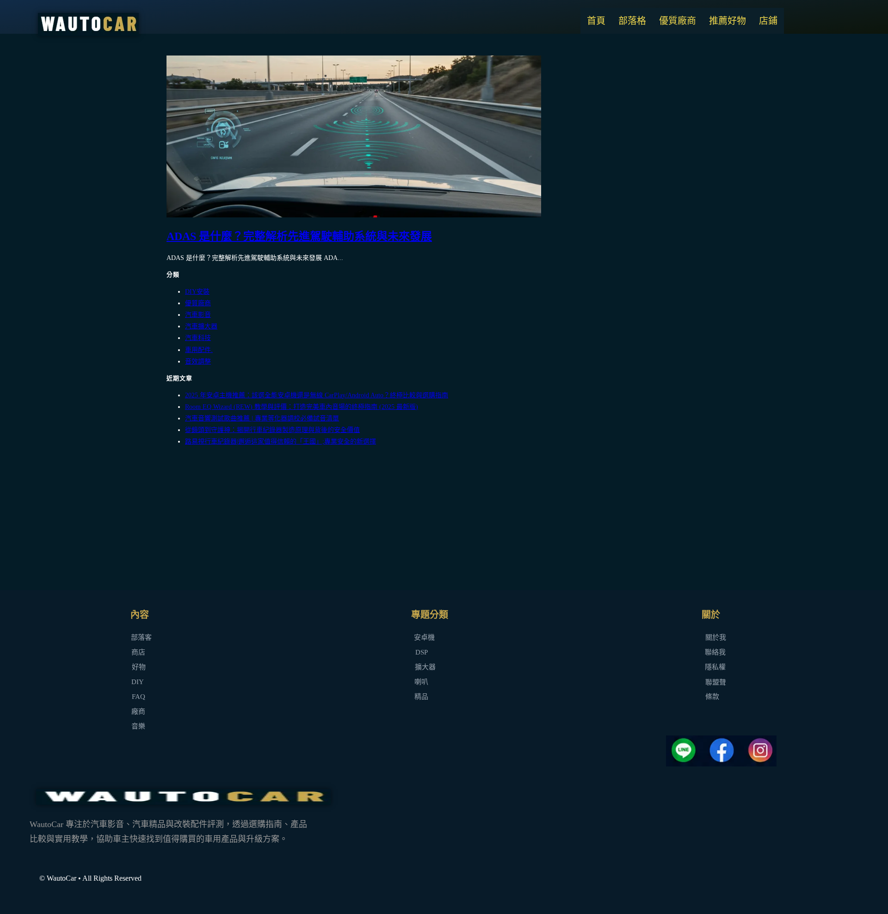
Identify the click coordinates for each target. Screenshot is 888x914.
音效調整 (198, 361)
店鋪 (768, 20)
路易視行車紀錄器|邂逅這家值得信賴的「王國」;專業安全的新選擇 (280, 441)
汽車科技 (198, 337)
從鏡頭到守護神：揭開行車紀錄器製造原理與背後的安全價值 (272, 429)
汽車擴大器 (201, 326)
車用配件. (199, 349)
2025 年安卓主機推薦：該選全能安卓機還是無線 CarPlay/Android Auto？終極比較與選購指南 (316, 395)
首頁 (596, 20)
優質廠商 (677, 20)
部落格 (632, 20)
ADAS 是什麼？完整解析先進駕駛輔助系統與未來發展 (299, 236)
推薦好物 (727, 20)
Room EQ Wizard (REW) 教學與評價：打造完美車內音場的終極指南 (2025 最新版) (301, 406)
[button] (421, 682)
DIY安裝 (197, 291)
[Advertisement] (444, 519)
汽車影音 (198, 314)
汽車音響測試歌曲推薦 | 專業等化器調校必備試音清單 (262, 418)
